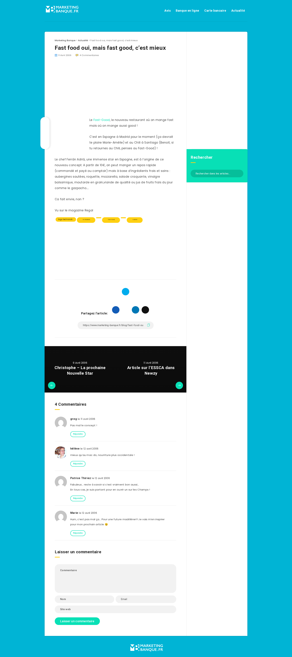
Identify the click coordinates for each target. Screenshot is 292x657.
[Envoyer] (239, 173)
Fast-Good (101, 120)
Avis (167, 10)
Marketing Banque (65, 40)
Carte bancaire (215, 10)
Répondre (78, 434)
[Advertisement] (115, 249)
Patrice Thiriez (80, 478)
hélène (75, 448)
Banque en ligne (187, 10)
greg (73, 419)
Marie (74, 512)
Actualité (238, 10)
